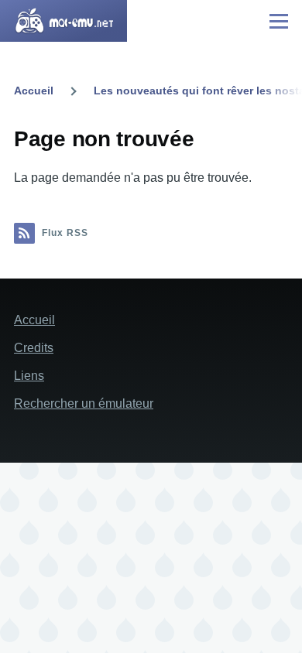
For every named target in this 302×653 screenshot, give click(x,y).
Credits (33, 347)
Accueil (33, 90)
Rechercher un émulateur (83, 403)
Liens (29, 375)
